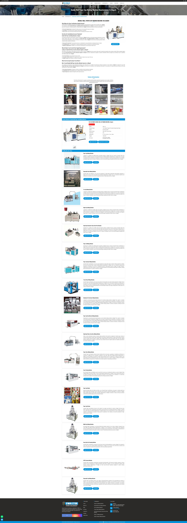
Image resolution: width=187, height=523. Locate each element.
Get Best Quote (94, 141)
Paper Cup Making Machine (88, 153)
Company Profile (97, 3)
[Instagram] (185, 1)
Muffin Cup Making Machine (88, 424)
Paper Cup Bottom (86, 406)
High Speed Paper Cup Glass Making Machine (91, 334)
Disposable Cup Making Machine (89, 478)
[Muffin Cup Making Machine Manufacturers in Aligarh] (72, 431)
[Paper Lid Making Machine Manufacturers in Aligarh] (72, 251)
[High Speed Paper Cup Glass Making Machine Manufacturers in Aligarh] (72, 341)
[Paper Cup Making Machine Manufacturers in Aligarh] (72, 160)
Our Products (104, 3)
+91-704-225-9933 (5, 0)
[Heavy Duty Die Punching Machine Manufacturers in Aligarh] (72, 449)
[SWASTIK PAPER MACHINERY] (66, 3)
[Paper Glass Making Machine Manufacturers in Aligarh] (72, 359)
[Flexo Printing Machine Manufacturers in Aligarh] (72, 377)
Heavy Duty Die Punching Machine (89, 442)
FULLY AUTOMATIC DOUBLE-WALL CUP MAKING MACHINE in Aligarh (101, 122)
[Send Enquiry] (2, 519)
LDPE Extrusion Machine (87, 460)
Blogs (111, 3)
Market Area (85, 515)
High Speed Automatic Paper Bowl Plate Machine (92, 225)
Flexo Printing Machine (87, 370)
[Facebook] (183, 1)
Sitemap (84, 513)
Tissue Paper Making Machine (88, 279)
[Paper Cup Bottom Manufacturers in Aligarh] (72, 413)
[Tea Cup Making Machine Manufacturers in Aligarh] (72, 196)
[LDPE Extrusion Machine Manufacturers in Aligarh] (72, 467)
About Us (84, 505)
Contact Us (122, 3)
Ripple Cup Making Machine (88, 207)
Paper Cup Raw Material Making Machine (90, 316)
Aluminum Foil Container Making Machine (91, 297)
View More (96, 162)
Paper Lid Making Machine (88, 243)
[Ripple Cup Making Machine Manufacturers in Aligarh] (72, 214)
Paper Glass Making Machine (88, 352)
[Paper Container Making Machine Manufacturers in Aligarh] (72, 269)
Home (91, 3)
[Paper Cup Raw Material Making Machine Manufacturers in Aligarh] (72, 323)
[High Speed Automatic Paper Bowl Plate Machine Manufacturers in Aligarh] (72, 233)
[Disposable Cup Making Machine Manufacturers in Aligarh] (72, 485)
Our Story (116, 3)
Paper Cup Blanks (86, 388)
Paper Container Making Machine (89, 261)
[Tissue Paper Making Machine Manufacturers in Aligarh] (72, 287)
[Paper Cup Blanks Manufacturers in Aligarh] (72, 395)
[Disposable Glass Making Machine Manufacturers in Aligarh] (72, 178)
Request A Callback (104, 141)
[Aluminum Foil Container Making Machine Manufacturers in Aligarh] (72, 305)
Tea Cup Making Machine (88, 189)
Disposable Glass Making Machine (89, 171)
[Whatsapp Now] (2, 516)
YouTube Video (92, 124)
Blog (84, 507)
